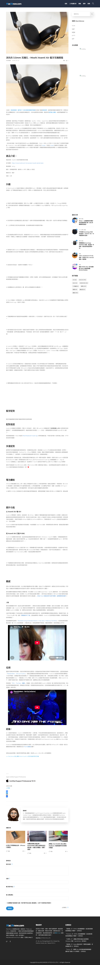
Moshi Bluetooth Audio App (30, 435)
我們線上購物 (52, 112)
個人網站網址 (9, 895)
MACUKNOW (43, 962)
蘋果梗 (9, 60)
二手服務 (75, 286)
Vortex (43, 145)
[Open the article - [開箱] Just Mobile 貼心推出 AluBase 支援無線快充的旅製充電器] (58, 836)
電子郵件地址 (9, 886)
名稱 (7, 878)
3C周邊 (8, 788)
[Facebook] (37, 791)
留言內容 (8, 864)
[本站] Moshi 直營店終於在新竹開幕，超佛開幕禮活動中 (51, 596)
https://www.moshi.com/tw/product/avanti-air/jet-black (27, 163)
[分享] (37, 796)
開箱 (80, 3)
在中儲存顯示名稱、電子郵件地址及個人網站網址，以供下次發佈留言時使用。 (29, 903)
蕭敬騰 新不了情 (25, 615)
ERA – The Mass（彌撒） (18, 683)
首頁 (65, 3)
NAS (80, 229)
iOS (74, 279)
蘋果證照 (44, 110)
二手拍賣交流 (72, 3)
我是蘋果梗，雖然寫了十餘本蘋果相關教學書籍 (23, 110)
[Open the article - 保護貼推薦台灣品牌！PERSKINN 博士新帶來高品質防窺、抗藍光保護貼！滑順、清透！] (36, 836)
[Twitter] (37, 793)
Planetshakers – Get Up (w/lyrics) (16, 673)
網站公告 (82, 289)
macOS (82, 279)
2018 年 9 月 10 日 (15, 60)
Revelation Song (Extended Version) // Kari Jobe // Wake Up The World (37, 620)
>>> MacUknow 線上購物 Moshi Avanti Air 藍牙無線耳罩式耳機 (22, 756)
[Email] (37, 795)
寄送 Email (58, 933)
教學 (84, 3)
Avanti (52, 145)
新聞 (89, 3)
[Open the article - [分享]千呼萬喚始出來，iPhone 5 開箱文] (15, 837)
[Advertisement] (83, 156)
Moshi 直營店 (27, 746)
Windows (84, 283)
